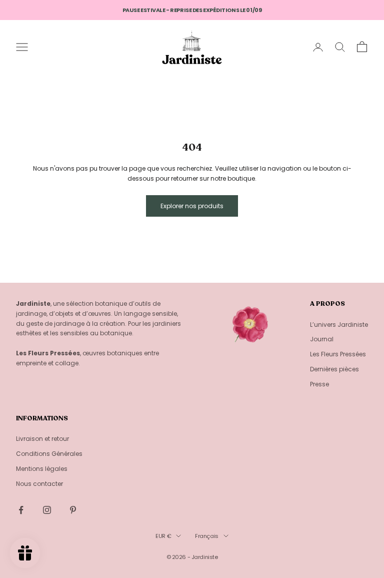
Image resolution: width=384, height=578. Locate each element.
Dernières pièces (334, 369)
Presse (319, 384)
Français (206, 536)
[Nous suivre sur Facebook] (21, 510)
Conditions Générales (49, 453)
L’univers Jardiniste (339, 324)
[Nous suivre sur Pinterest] (73, 510)
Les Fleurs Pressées (338, 354)
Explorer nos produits (192, 206)
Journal (322, 339)
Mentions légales (42, 468)
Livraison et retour (42, 438)
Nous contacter (39, 483)
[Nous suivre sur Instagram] (47, 510)
